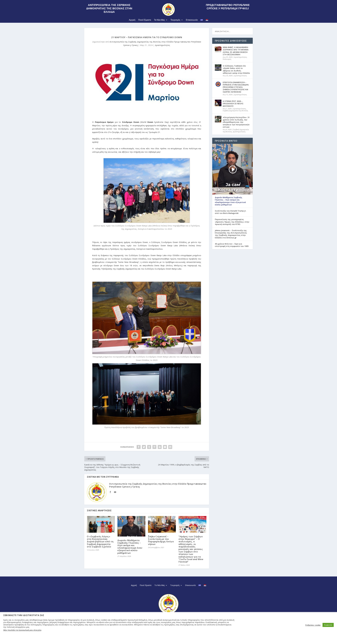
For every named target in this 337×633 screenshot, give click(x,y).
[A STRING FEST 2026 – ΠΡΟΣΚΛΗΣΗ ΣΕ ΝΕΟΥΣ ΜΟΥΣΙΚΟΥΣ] (218, 103)
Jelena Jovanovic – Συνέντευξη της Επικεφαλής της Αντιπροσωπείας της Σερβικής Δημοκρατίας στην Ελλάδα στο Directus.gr (231, 234)
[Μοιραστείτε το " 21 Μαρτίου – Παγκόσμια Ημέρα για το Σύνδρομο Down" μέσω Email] (165, 447)
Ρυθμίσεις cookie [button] (313, 625)
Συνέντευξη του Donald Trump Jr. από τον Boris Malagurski (230, 212)
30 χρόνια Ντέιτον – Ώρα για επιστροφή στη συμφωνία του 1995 (232, 245)
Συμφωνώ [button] (328, 625)
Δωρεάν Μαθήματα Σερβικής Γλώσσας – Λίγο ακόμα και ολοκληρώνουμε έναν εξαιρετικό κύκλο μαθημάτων (129, 546)
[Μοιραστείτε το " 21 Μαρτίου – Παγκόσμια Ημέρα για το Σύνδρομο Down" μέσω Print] (170, 447)
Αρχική (132, 20)
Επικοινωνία (192, 20)
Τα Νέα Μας (159, 20)
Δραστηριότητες (162, 45)
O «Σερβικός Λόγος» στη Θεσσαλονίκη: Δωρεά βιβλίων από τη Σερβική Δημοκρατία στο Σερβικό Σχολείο (100, 541)
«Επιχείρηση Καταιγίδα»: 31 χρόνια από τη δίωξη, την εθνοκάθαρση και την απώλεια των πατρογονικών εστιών (236, 122)
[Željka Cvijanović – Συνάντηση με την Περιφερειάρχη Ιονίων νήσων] (162, 524)
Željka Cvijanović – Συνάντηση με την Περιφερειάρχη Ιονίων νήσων (161, 540)
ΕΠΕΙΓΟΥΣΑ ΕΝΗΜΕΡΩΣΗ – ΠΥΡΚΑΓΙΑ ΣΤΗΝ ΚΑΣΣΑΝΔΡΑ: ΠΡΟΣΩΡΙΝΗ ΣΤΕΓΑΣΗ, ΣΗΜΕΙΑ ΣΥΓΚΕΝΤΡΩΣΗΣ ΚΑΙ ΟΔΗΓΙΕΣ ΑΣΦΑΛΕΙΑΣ (236, 87)
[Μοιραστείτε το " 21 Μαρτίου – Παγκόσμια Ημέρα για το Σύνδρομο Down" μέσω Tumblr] (149, 447)
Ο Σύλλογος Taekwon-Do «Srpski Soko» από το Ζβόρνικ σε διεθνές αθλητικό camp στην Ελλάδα (236, 69)
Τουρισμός (175, 20)
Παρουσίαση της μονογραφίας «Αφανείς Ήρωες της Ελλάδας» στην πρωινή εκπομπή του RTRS (232, 221)
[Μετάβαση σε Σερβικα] (207, 20)
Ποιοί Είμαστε (144, 20)
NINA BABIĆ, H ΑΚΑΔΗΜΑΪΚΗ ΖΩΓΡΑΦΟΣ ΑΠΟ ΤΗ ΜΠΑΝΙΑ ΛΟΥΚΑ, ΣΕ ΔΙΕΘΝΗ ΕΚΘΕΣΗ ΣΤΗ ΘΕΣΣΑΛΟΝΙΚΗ (235, 51)
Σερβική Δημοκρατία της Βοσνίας (235, 111)
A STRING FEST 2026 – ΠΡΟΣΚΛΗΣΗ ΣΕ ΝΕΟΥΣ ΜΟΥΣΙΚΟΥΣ (233, 103)
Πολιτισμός (227, 59)
